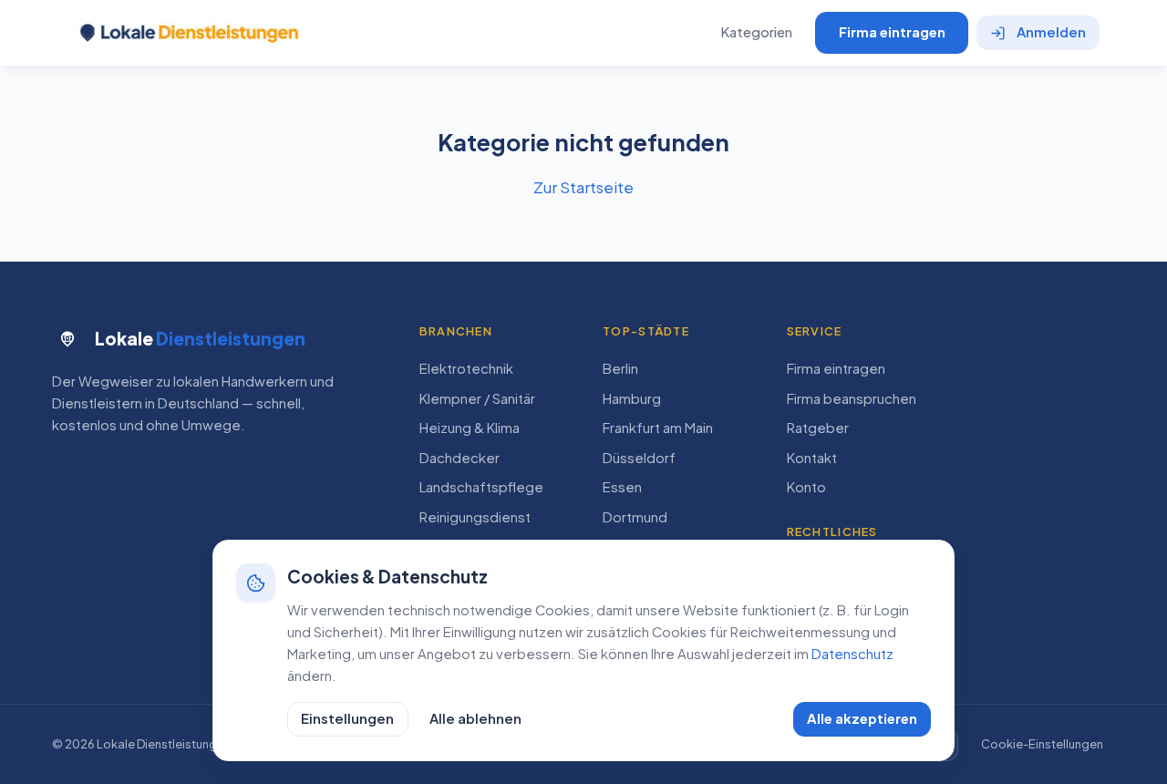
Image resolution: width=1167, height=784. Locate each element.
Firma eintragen (892, 32)
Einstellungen (347, 718)
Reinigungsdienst (475, 517)
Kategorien (756, 32)
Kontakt (812, 457)
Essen (622, 487)
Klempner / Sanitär (477, 398)
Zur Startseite (583, 187)
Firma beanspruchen (851, 398)
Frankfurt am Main (658, 427)
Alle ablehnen (475, 718)
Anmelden (1051, 32)
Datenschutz (852, 653)
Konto (806, 487)
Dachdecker (459, 457)
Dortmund (635, 517)
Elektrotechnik (466, 368)
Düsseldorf (639, 457)
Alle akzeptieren (862, 718)
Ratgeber (818, 427)
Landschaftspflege (481, 487)
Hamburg (632, 398)
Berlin (620, 368)
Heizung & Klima (469, 427)
